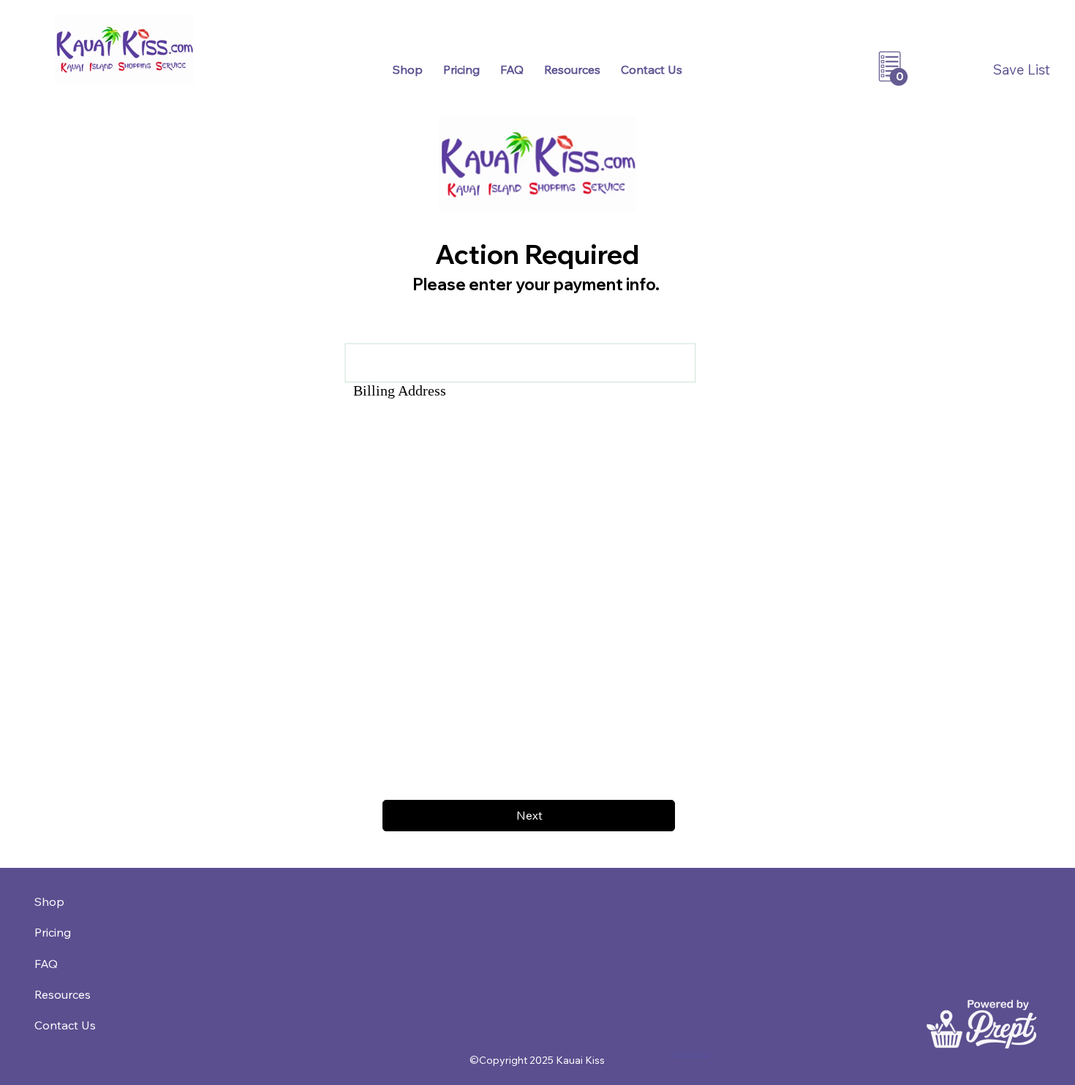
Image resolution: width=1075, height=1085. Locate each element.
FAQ (46, 963)
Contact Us (65, 1025)
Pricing (52, 932)
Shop (49, 901)
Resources (62, 994)
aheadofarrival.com (691, 1053)
